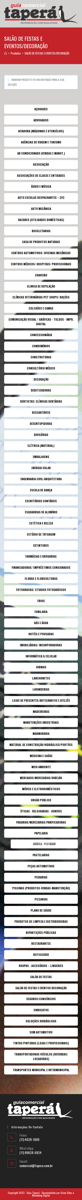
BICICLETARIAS (41, 231)
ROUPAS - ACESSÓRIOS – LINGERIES (41, 965)
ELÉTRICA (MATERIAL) (41, 445)
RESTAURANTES (41, 943)
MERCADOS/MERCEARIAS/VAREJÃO (41, 778)
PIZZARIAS (41, 899)
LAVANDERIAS (41, 689)
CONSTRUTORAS (41, 357)
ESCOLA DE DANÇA (41, 490)
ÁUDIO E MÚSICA (41, 186)
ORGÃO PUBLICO (41, 800)
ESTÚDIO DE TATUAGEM (41, 534)
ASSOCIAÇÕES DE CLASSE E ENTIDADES (41, 175)
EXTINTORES (41, 545)
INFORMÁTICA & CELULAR (41, 656)
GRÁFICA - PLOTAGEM (44, 844)
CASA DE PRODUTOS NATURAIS (41, 242)
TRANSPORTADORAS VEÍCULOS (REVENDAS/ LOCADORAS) (41, 1056)
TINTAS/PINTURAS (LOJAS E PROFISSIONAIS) (41, 1043)
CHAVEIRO (41, 275)
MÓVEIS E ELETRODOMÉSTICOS (41, 789)
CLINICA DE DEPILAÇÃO (41, 286)
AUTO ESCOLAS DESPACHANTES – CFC (41, 197)
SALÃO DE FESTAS (41, 977)
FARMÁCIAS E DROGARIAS (41, 556)
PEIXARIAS (41, 877)
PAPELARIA (41, 833)
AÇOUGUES (41, 109)
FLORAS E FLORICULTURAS (41, 578)
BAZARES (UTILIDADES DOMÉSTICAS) (41, 220)
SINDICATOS (41, 1010)
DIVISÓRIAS (41, 434)
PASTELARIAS (41, 855)
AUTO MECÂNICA (41, 208)
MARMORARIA (41, 733)
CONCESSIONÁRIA (41, 335)
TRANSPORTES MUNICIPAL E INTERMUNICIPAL (41, 1070)
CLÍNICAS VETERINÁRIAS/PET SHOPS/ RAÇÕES (41, 297)
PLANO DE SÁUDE (41, 910)
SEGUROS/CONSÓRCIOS (41, 999)
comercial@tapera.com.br (36, 1165)
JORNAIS (41, 667)
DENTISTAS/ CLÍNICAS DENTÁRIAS (41, 401)
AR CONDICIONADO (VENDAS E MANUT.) (41, 153)
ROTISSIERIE (41, 954)
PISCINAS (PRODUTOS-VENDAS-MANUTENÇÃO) (41, 888)
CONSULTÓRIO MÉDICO (41, 368)
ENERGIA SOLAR (41, 468)
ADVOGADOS (41, 120)
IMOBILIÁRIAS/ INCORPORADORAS (41, 645)
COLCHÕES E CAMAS (41, 308)
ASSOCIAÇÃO (41, 164)
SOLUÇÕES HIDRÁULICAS (41, 1021)
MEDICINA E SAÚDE (41, 756)
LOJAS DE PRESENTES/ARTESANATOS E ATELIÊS (41, 700)
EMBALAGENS (41, 456)
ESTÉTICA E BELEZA (41, 523)
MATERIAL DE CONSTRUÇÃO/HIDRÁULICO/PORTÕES (41, 744)
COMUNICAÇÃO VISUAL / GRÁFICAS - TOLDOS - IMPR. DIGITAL (41, 321)
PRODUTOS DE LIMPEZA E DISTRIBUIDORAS (41, 921)
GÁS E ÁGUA (41, 623)
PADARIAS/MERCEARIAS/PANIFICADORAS (41, 822)
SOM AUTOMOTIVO (41, 1032)
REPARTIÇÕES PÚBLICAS (41, 932)
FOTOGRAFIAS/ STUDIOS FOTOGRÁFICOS (41, 589)
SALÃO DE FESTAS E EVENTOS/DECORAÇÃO (46, 53)
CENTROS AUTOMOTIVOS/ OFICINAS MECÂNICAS (41, 253)
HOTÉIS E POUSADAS (41, 634)
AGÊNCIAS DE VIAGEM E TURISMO (41, 142)
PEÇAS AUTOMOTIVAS (41, 866)
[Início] (5, 53)
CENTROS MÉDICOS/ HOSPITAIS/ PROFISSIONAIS (41, 264)
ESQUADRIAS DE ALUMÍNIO (41, 512)
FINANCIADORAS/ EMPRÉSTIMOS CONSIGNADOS (41, 567)
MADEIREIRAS (41, 711)
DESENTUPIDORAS (41, 423)
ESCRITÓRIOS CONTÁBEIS (41, 501)
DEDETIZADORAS (41, 390)
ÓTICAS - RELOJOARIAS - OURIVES (41, 811)
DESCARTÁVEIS (41, 412)
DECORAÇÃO (41, 379)
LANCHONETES (41, 678)
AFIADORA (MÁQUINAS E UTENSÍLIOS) (41, 131)
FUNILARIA (41, 611)
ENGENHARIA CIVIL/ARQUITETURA (41, 479)
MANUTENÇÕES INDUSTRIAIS (41, 722)
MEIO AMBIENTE (41, 767)
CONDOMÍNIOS (41, 346)
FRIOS (41, 601)
